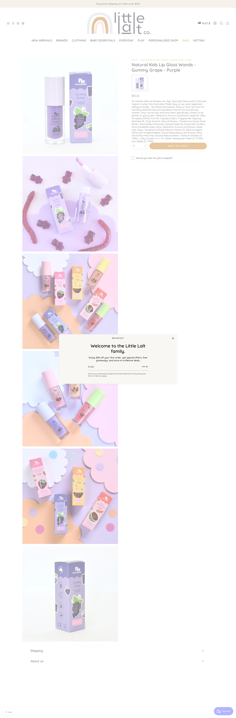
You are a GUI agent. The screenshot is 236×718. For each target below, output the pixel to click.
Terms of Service (94, 376)
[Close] (173, 338)
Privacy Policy (136, 374)
